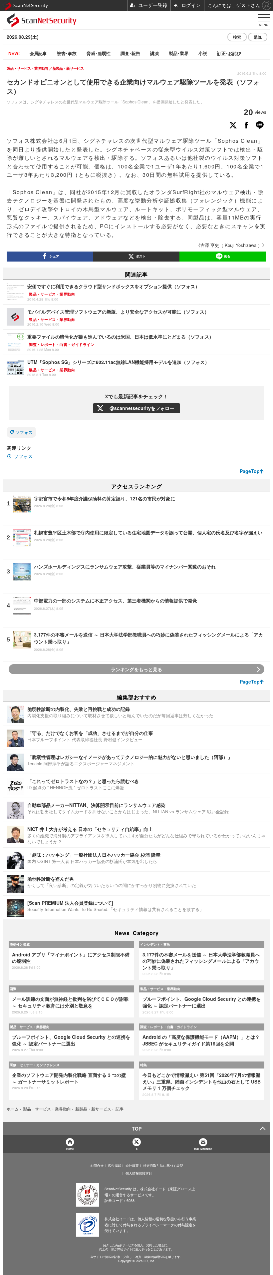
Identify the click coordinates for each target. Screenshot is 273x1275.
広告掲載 (114, 1165)
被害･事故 (67, 53)
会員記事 (38, 53)
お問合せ (97, 1165)
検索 (237, 37)
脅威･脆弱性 (99, 53)
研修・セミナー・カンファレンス (35, 1065)
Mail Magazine (203, 1148)
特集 (143, 1065)
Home (70, 1148)
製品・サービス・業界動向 (160, 988)
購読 (258, 37)
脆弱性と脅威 (20, 944)
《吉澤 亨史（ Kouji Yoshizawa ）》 (231, 245)
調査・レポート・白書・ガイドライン (168, 1026)
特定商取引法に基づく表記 (163, 1165)
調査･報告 (130, 53)
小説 (202, 53)
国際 (13, 988)
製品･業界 (178, 53)
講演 (154, 53)
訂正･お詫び (229, 53)
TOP (136, 1128)
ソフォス (24, 432)
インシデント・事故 (155, 944)
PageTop (250, 471)
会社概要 (132, 1165)
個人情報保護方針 (139, 1173)
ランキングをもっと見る (136, 669)
